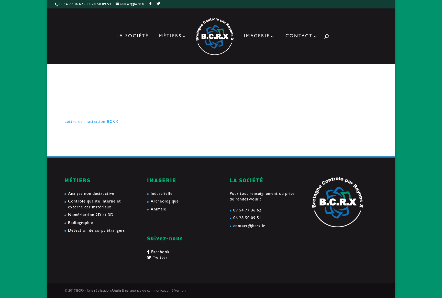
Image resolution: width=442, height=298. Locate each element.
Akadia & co (120, 291)
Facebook (160, 252)
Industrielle (162, 194)
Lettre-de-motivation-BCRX (91, 122)
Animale (158, 210)
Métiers (170, 37)
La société (132, 37)
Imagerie (257, 37)
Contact (299, 37)
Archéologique (165, 202)
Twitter (159, 258)
